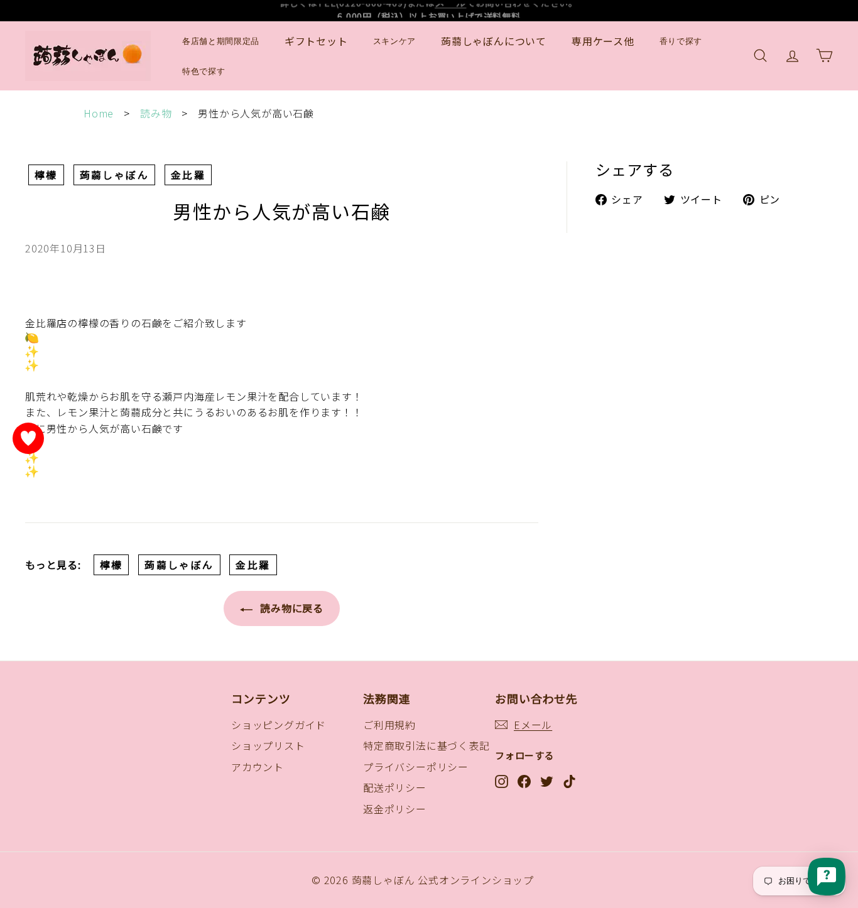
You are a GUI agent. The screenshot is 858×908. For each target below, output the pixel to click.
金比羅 (188, 174)
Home (99, 113)
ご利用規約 (389, 724)
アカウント (257, 766)
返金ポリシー (394, 808)
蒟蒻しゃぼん (114, 174)
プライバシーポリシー (416, 766)
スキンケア (394, 41)
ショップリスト (268, 745)
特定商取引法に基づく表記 (426, 745)
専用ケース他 (603, 40)
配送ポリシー (394, 787)
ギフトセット (316, 40)
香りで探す (681, 41)
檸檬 (46, 174)
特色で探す (203, 71)
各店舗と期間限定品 (220, 41)
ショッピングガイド (278, 724)
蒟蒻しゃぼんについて (493, 40)
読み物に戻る (291, 607)
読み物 (155, 113)
